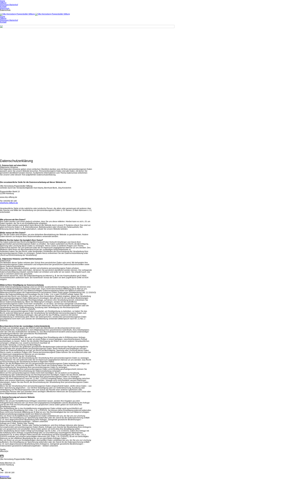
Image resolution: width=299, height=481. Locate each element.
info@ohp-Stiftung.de (9, 203)
